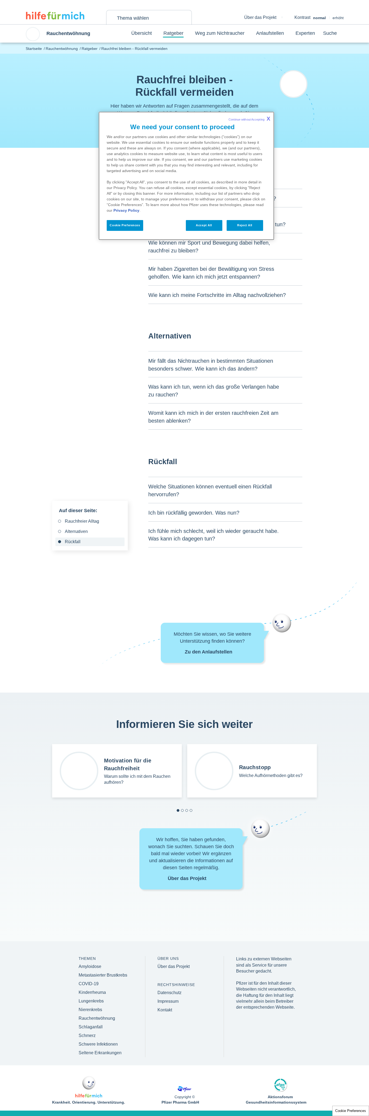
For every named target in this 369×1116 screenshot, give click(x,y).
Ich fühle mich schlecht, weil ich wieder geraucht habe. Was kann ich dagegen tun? (213, 535)
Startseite (34, 48)
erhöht (338, 18)
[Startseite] (55, 15)
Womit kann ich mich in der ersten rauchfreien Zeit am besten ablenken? (213, 417)
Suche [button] (330, 33)
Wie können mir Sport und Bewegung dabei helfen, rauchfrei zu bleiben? (209, 247)
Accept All (204, 225)
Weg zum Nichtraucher (219, 33)
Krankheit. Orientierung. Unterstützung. (88, 1102)
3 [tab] (186, 810)
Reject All (244, 225)
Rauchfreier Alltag (82, 521)
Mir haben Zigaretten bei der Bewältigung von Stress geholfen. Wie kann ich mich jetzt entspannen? (211, 273)
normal (319, 18)
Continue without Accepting (249, 119)
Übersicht (141, 33)
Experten (305, 33)
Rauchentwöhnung (62, 48)
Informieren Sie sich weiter (184, 724)
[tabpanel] (117, 770)
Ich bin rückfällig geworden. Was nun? (193, 513)
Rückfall (72, 541)
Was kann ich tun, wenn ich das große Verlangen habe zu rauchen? (213, 391)
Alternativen (76, 531)
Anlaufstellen (270, 33)
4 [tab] (191, 810)
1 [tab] (178, 810)
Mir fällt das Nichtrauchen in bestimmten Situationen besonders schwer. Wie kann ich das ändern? (210, 365)
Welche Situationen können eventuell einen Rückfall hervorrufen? (210, 490)
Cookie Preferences (350, 1111)
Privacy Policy (126, 210)
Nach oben (345, 1080)
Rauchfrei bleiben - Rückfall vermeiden (134, 48)
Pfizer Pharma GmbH (180, 1102)
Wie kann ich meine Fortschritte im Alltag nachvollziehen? (217, 295)
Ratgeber (173, 33)
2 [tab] (182, 810)
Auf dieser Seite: (78, 510)
